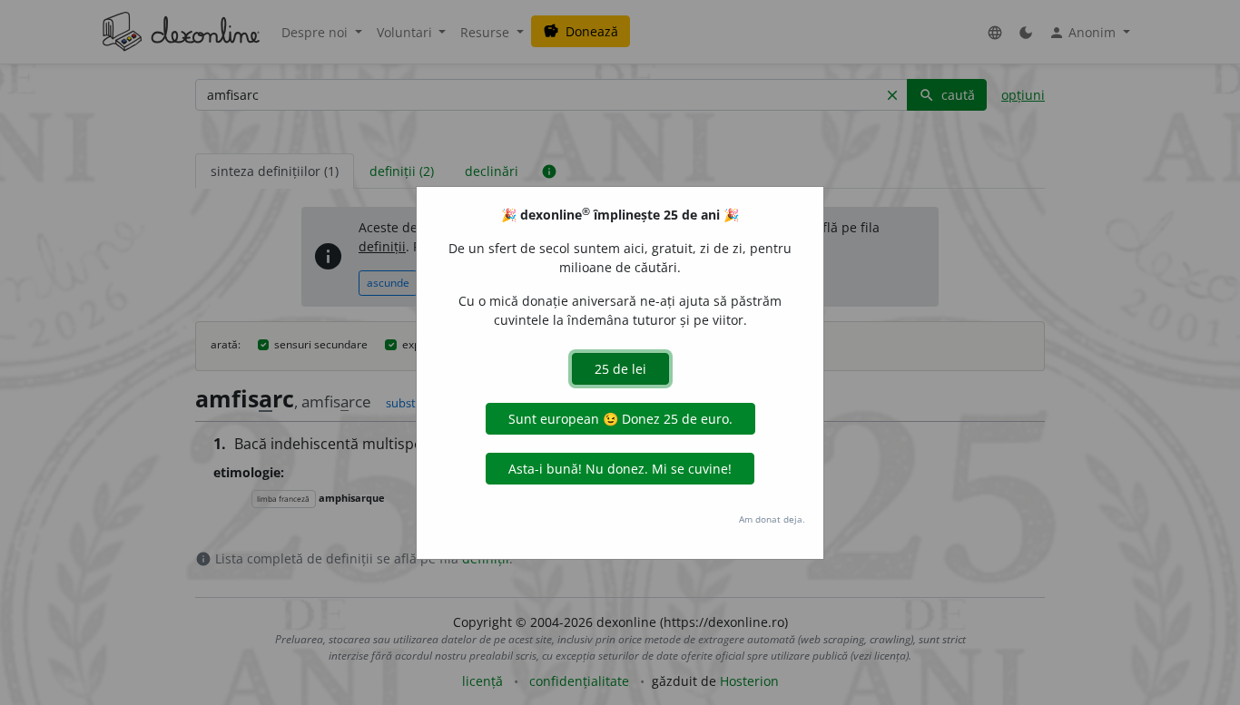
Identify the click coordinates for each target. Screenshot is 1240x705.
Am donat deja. (772, 519)
